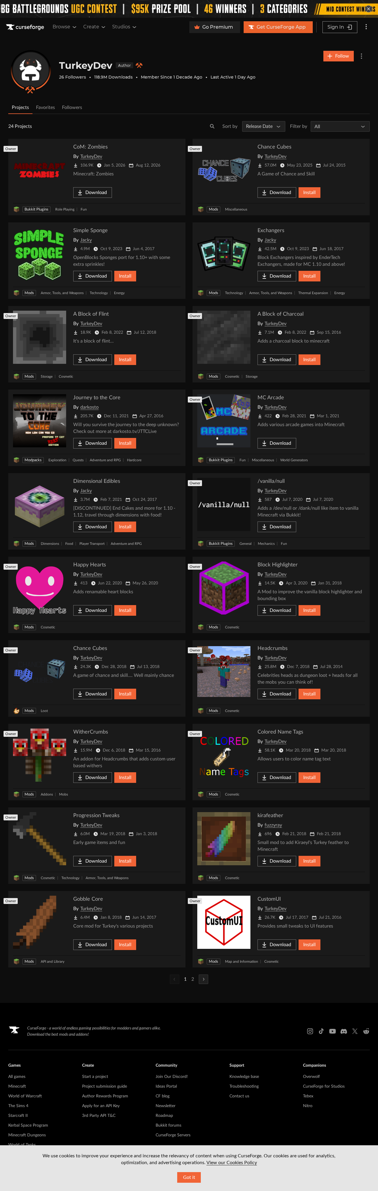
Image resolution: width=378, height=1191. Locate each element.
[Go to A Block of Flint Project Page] (96, 344)
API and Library (52, 961)
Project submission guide (104, 1086)
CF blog (163, 1096)
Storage (47, 376)
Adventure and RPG (105, 460)
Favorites (45, 107)
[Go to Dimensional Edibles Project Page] (96, 511)
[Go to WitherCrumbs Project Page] (96, 762)
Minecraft (17, 1086)
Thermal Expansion (313, 293)
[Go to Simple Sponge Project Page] (96, 260)
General (245, 543)
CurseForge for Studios (324, 1086)
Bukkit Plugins (36, 209)
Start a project (95, 1077)
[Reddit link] (366, 1031)
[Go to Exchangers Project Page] (281, 260)
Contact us (239, 1096)
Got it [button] (189, 1177)
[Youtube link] (332, 1031)
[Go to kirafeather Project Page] (281, 845)
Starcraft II (18, 1116)
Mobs (63, 794)
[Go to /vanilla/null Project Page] (281, 511)
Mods (213, 209)
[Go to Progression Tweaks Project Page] (96, 845)
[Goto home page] (25, 27)
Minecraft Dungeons (27, 1135)
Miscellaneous (236, 209)
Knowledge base (244, 1077)
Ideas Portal (166, 1086)
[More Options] (361, 56)
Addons (47, 794)
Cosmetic (66, 376)
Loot (44, 711)
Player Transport (92, 543)
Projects (20, 107)
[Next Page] (203, 979)
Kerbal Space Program (28, 1125)
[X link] (355, 1031)
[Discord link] (343, 1031)
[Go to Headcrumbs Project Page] (281, 678)
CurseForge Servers (173, 1135)
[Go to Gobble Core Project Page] (96, 929)
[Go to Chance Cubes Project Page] (281, 177)
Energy (119, 293)
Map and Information (241, 961)
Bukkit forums (168, 1125)
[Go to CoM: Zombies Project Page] (96, 177)
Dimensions (50, 543)
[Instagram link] (310, 1031)
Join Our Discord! (172, 1077)
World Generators (294, 460)
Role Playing (64, 209)
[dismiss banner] (368, 8)
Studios (121, 27)
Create (91, 27)
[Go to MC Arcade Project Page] (281, 428)
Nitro (307, 1106)
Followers (72, 107)
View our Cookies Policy (231, 1162)
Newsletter (165, 1106)
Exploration (57, 460)
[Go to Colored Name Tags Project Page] (281, 762)
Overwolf (311, 1077)
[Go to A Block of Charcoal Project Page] (281, 344)
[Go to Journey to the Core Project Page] (96, 428)
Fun (84, 209)
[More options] (366, 27)
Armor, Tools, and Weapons (62, 293)
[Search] (212, 126)
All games (16, 1077)
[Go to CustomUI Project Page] (281, 929)
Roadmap (164, 1116)
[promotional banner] (189, 9)
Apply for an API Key (101, 1106)
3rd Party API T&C (98, 1116)
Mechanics (266, 543)
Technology (99, 293)
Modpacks (33, 460)
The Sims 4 (18, 1106)
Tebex (308, 1096)
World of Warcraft (25, 1096)
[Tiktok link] (321, 1031)
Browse (61, 27)
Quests (78, 460)
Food (69, 543)
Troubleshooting (244, 1086)
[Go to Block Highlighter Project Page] (281, 595)
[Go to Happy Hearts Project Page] (96, 595)
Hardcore (134, 460)
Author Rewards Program (105, 1096)
